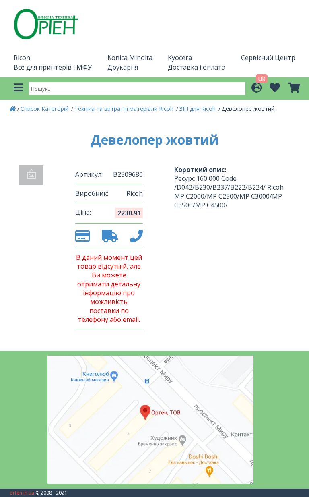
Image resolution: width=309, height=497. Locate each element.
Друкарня (122, 67)
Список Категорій (45, 108)
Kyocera (180, 57)
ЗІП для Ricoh (198, 108)
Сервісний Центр (268, 57)
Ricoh (22, 57)
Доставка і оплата (196, 67)
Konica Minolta (129, 57)
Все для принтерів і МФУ (53, 67)
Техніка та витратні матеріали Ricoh (124, 108)
